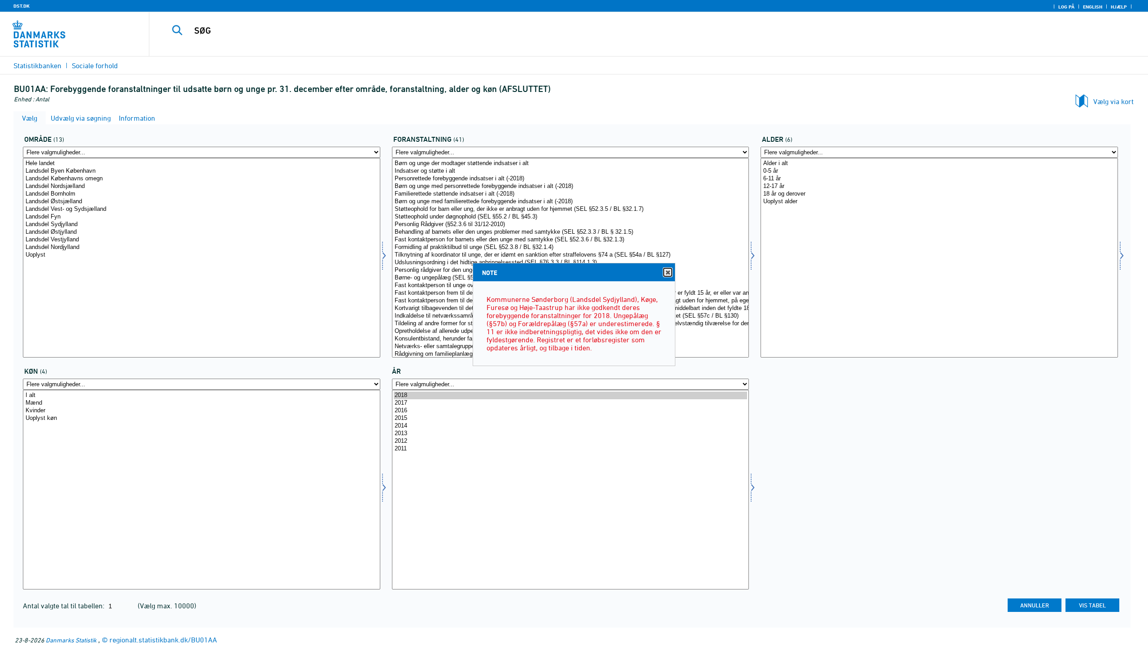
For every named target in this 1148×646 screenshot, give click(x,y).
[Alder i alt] (939, 163)
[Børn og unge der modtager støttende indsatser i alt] (571, 163)
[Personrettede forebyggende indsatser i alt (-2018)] (571, 179)
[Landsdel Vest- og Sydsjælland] (201, 209)
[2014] (571, 426)
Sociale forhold (95, 65)
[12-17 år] (939, 186)
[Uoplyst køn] (201, 418)
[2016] (571, 411)
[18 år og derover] (939, 194)
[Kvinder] (201, 411)
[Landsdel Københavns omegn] (201, 179)
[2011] (571, 449)
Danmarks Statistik (71, 640)
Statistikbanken (37, 65)
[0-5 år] (939, 171)
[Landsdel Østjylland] (201, 232)
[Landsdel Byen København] (201, 171)
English (1092, 7)
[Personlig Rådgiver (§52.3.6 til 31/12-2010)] (571, 224)
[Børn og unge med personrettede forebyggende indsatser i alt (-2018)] (571, 186)
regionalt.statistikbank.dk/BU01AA (163, 640)
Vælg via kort (1113, 101)
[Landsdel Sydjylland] (201, 224)
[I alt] (201, 395)
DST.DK (21, 6)
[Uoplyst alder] (939, 201)
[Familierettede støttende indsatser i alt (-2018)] (571, 194)
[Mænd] (201, 403)
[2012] (571, 441)
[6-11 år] (939, 179)
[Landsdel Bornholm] (201, 194)
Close (667, 272)
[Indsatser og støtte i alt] (571, 171)
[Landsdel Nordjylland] (201, 247)
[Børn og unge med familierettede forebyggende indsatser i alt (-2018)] (571, 201)
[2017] (571, 403)
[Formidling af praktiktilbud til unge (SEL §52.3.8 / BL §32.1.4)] (571, 247)
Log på (1066, 7)
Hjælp (1119, 7)
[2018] (571, 395)
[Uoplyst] (201, 255)
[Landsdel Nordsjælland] (201, 186)
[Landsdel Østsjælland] (201, 201)
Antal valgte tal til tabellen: (64, 606)
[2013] (571, 433)
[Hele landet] (201, 163)
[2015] (571, 418)
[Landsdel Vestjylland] (201, 240)
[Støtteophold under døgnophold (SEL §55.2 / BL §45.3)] (571, 217)
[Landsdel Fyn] (201, 217)
